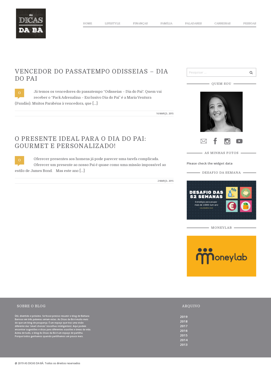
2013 (184, 344)
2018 (184, 321)
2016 (184, 330)
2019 (184, 316)
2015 (184, 335)
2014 (184, 340)
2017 (184, 326)
